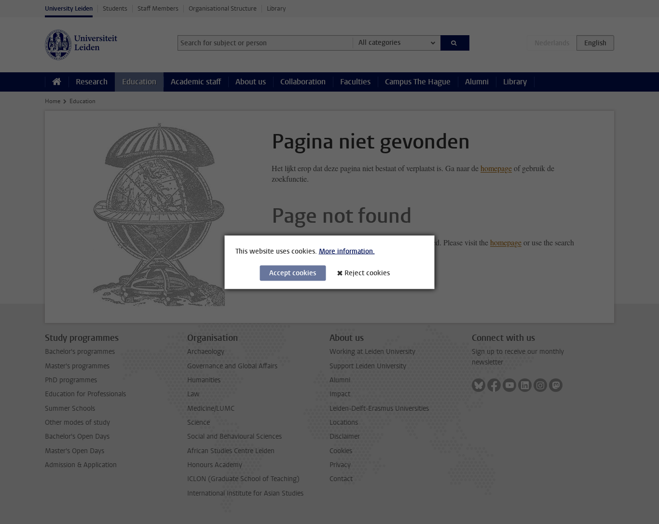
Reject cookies (367, 272)
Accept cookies (292, 272)
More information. (347, 250)
